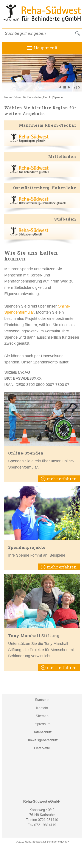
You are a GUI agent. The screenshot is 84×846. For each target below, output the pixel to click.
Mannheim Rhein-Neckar (47, 125)
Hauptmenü (45, 47)
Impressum (42, 724)
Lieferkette (42, 748)
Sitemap (42, 716)
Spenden (58, 97)
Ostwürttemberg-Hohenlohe (44, 187)
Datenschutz (42, 732)
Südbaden (65, 219)
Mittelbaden (62, 156)
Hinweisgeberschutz (42, 740)
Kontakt (42, 708)
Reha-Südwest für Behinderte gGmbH (27, 97)
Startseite (42, 700)
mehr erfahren (62, 478)
